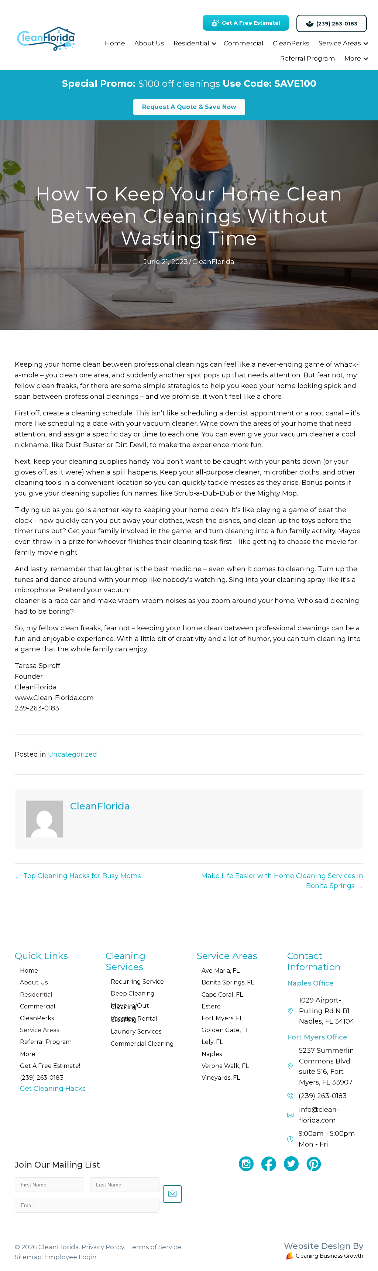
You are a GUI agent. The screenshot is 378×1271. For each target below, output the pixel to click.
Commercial (244, 43)
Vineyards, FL (221, 1077)
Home (115, 43)
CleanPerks (291, 43)
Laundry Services (136, 1031)
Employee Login (70, 1257)
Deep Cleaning (133, 993)
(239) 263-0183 (41, 1077)
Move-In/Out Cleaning (130, 1006)
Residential (191, 43)
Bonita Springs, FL (228, 982)
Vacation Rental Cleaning (134, 1019)
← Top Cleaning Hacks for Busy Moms (78, 876)
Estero (211, 1006)
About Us (149, 43)
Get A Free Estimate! (50, 1065)
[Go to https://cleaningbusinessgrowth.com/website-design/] (293, 1252)
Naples (212, 1054)
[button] (214, 43)
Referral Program (307, 58)
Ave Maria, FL (221, 970)
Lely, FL (212, 1041)
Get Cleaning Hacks (53, 1089)
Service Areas (340, 43)
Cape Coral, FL (222, 994)
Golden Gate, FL (225, 1030)
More (352, 58)
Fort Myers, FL (222, 1018)
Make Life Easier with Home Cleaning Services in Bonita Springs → (282, 881)
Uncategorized (72, 754)
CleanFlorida (213, 262)
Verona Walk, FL (225, 1065)
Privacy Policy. (103, 1247)
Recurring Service (137, 981)
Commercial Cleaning (142, 1043)
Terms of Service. (155, 1247)
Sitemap (28, 1257)
